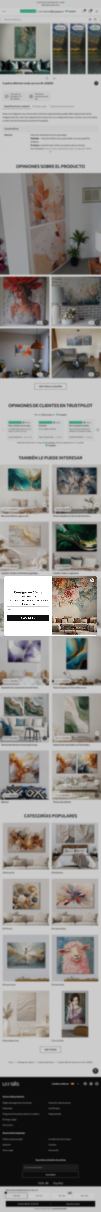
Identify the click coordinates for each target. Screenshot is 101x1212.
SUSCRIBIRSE (28, 617)
